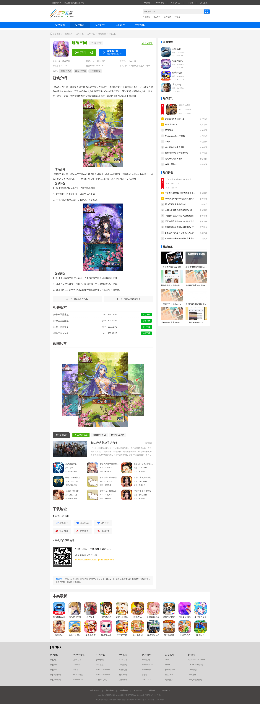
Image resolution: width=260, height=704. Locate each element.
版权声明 (166, 690)
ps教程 (147, 3)
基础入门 (77, 660)
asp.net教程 (78, 655)
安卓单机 (80, 25)
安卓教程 (100, 660)
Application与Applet (196, 660)
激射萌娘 (169, 130)
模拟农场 (138, 617)
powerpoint (170, 670)
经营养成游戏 (95, 71)
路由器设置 (175, 3)
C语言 (75, 670)
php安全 (53, 665)
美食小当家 (90, 635)
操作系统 (167, 17)
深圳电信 (105, 523)
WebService (78, 680)
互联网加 (203, 227)
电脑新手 (169, 680)
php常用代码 (55, 675)
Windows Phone (103, 670)
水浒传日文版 (71, 464)
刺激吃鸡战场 (184, 105)
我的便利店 (106, 617)
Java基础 (192, 675)
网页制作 (146, 655)
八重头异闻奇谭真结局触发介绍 (178, 210)
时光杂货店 (169, 635)
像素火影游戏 (171, 164)
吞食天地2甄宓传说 (132, 299)
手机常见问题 (102, 680)
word (167, 660)
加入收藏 (203, 3)
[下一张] (128, 390)
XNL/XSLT (146, 680)
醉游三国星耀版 (61, 314)
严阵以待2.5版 (171, 124)
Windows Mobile (103, 675)
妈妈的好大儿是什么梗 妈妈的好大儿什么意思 (184, 233)
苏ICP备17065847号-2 (153, 695)
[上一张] (78, 390)
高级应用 (123, 680)
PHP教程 (146, 17)
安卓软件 (120, 25)
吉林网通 (84, 531)
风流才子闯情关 (72, 491)
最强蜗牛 (90, 617)
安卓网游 (100, 25)
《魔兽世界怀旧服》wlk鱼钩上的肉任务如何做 (185, 179)
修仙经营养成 (80, 71)
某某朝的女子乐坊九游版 (143, 464)
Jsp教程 (190, 3)
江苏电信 (84, 523)
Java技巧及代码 (195, 680)
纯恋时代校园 (75, 617)
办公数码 (169, 655)
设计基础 (146, 660)
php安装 (53, 670)
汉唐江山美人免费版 (142, 491)
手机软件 (203, 199)
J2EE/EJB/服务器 (195, 665)
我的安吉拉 (106, 635)
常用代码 (123, 665)
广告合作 (138, 690)
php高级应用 (55, 680)
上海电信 (63, 523)
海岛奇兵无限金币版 (173, 158)
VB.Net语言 (78, 675)
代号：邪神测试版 (73, 477)
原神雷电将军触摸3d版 (174, 119)
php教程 (54, 655)
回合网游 (203, 136)
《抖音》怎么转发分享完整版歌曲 (179, 216)
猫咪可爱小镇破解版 (108, 477)
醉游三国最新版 (61, 321)
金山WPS (169, 675)
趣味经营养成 (66, 71)
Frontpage (146, 670)
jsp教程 (191, 655)
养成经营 (102, 34)
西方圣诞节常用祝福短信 (175, 204)
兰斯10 (168, 141)
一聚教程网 (67, 34)
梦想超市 (59, 635)
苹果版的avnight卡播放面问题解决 (179, 199)
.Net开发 (76, 665)
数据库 (177, 17)
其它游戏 (203, 142)
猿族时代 (200, 635)
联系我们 (124, 690)
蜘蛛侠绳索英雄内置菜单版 (176, 153)
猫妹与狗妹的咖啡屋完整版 (109, 464)
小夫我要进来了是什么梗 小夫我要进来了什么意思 (186, 238)
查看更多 (149, 443)
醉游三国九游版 (61, 333)
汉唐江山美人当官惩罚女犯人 (143, 477)
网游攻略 (174, 188)
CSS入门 (123, 660)
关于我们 (110, 690)
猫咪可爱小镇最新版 (108, 491)
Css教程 (156, 17)
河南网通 (105, 531)
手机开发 (100, 655)
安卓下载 (80, 34)
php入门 (53, 660)
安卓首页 (60, 25)
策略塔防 (203, 159)
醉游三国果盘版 (61, 327)
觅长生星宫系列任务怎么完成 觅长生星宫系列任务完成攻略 (190, 221)
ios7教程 (99, 665)
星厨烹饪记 (185, 635)
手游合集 (140, 25)
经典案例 (123, 670)
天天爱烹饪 (122, 635)
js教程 (144, 675)
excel (167, 665)
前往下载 (146, 315)
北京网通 (63, 531)
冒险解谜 (203, 164)
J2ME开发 (192, 670)
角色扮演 (203, 119)
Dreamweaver (148, 665)
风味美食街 (138, 635)
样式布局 (123, 675)
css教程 (123, 655)
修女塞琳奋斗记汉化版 (174, 147)
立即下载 (86, 52)
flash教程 (160, 3)
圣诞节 (204, 204)
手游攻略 (203, 193)
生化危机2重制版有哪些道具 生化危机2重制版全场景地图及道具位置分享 (196, 193)
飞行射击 (187, 113)
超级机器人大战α (81, 299)
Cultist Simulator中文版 (175, 136)
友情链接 (152, 690)
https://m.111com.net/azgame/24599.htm (94, 560)
